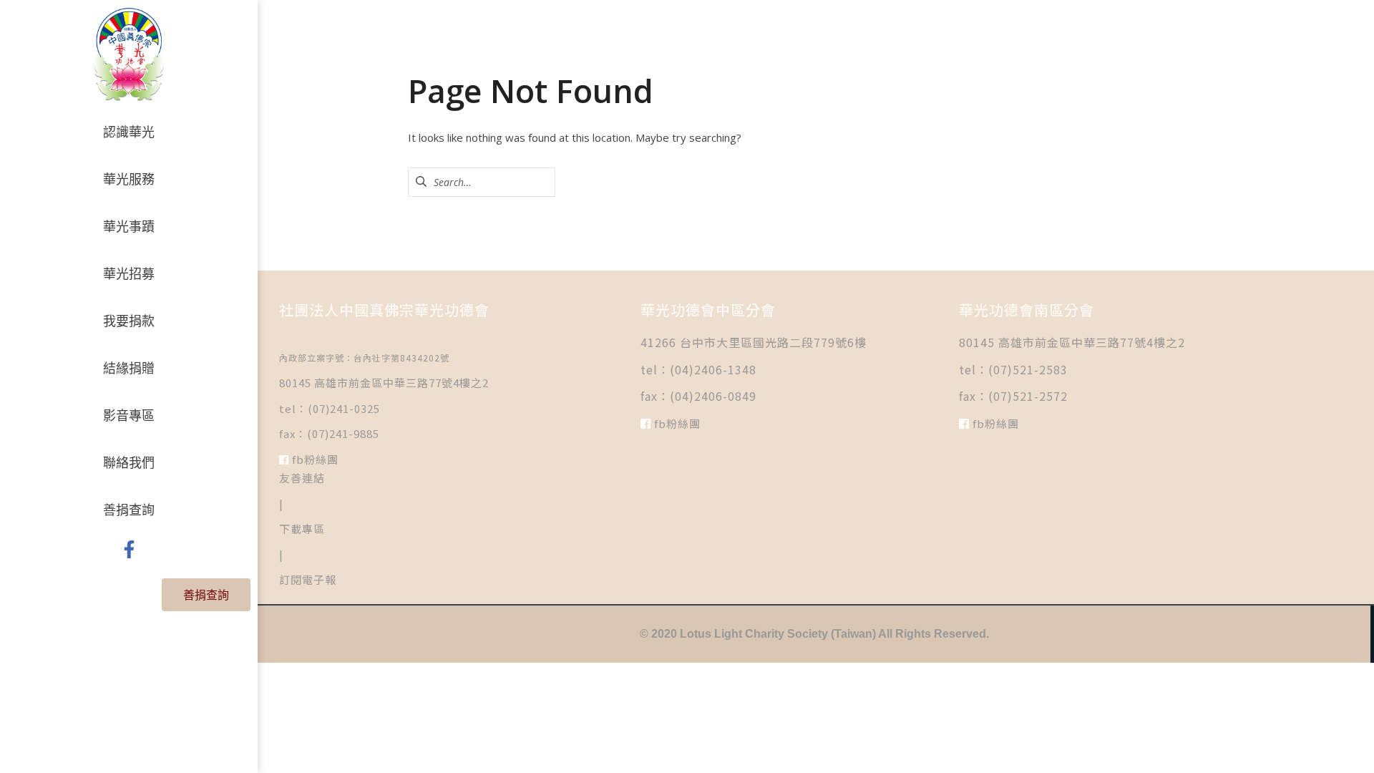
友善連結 (302, 477)
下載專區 (302, 528)
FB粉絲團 (313, 459)
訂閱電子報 (307, 579)
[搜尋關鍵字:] (481, 182)
